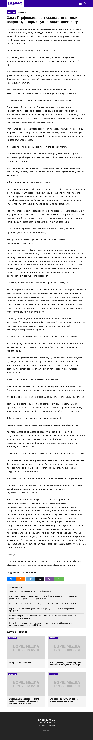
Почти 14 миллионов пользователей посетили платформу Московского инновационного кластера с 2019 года (40, 624)
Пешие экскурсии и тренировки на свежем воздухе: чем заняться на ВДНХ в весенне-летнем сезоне (42, 617)
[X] (39, 579)
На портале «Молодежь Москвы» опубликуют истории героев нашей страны (42, 603)
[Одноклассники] (20, 579)
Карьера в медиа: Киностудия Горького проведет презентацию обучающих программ (42, 609)
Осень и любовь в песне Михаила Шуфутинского (30, 591)
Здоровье (11, 12)
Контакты (46, 731)
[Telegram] (30, 579)
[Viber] (49, 579)
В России (12, 638)
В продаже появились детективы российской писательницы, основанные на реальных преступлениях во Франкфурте (43, 597)
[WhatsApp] (59, 579)
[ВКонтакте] (11, 579)
